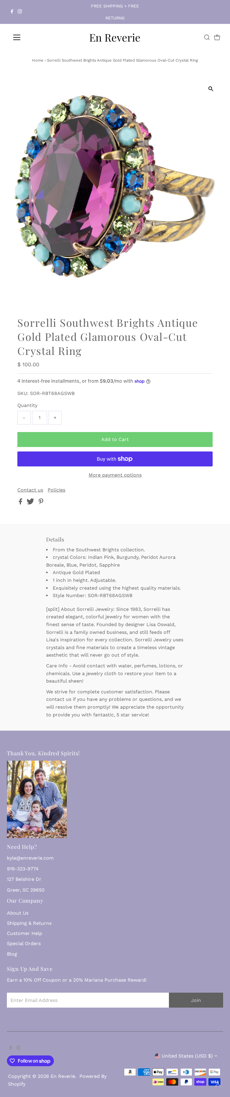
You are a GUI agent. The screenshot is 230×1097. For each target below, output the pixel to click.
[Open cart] (217, 37)
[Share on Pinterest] (41, 503)
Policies (56, 490)
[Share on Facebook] (21, 503)
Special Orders (24, 943)
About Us (17, 913)
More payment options (115, 475)
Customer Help (24, 933)
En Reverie (114, 37)
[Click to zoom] (211, 89)
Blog (12, 954)
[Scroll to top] (218, 1085)
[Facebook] (12, 12)
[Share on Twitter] (31, 503)
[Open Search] (207, 37)
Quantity (27, 405)
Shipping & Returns (29, 923)
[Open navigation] (34, 37)
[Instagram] (19, 12)
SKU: (22, 393)
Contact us (30, 490)
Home (37, 60)
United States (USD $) (187, 1056)
